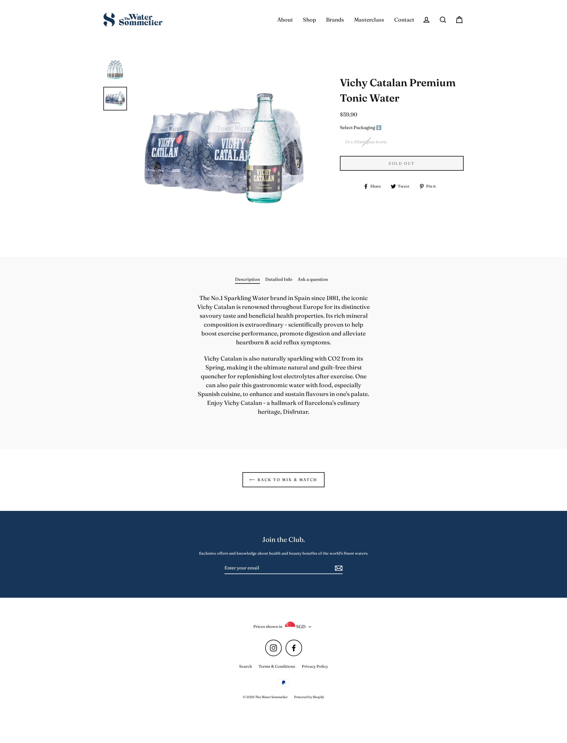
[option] (115, 69)
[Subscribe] (338, 568)
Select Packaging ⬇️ (361, 127)
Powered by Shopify (309, 697)
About (285, 19)
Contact (404, 19)
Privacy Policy (315, 666)
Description (247, 279)
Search (245, 666)
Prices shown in (267, 626)
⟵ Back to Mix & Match (283, 479)
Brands (335, 19)
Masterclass (369, 19)
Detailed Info (278, 279)
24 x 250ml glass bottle (366, 141)
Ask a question (313, 279)
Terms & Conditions (277, 666)
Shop (309, 19)
